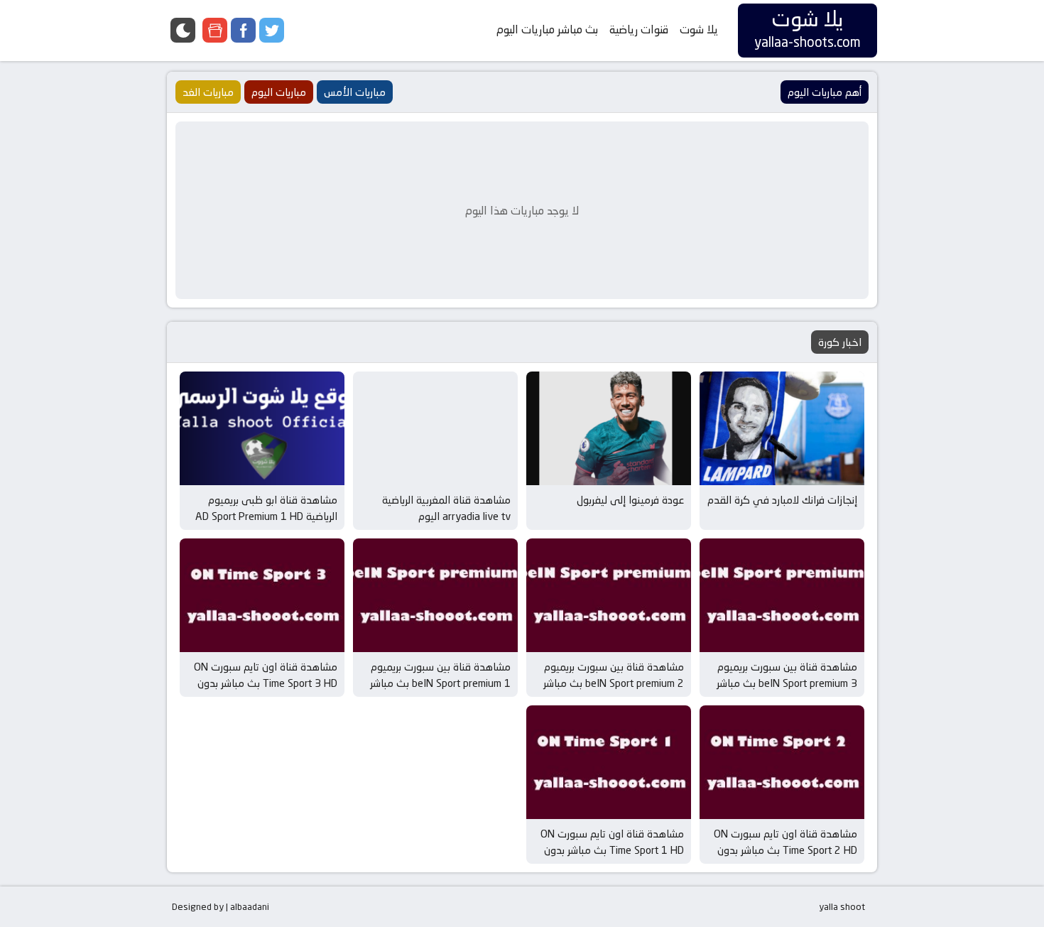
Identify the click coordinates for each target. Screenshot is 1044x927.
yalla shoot (842, 906)
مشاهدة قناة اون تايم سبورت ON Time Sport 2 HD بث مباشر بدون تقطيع (785, 849)
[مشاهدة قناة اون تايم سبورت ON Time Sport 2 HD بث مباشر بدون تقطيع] (782, 762)
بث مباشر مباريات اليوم (547, 29)
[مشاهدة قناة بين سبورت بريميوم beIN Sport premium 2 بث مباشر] (608, 595)
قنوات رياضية (638, 29)
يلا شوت (699, 29)
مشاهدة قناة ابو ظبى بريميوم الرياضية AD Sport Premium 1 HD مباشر (266, 516)
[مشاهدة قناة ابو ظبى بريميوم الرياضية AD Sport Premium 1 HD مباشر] (262, 428)
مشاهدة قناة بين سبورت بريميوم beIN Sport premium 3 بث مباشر (787, 674)
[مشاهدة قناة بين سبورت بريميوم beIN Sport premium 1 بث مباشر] (435, 595)
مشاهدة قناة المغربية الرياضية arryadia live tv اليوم (446, 508)
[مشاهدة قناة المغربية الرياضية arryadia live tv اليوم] (435, 428)
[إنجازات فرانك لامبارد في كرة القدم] (782, 428)
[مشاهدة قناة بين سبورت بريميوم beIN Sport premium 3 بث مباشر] (782, 595)
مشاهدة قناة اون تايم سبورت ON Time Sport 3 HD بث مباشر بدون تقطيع (265, 682)
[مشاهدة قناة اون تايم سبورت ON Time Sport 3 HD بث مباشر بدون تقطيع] (262, 595)
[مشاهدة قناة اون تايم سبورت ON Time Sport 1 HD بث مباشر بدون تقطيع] (608, 762)
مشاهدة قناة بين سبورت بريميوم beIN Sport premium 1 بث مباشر (440, 674)
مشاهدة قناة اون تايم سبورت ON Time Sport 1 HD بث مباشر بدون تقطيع (612, 849)
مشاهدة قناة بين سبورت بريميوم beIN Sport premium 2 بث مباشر (613, 674)
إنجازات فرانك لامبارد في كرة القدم (782, 500)
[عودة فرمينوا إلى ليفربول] (608, 428)
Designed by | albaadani (220, 906)
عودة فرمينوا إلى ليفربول (630, 500)
